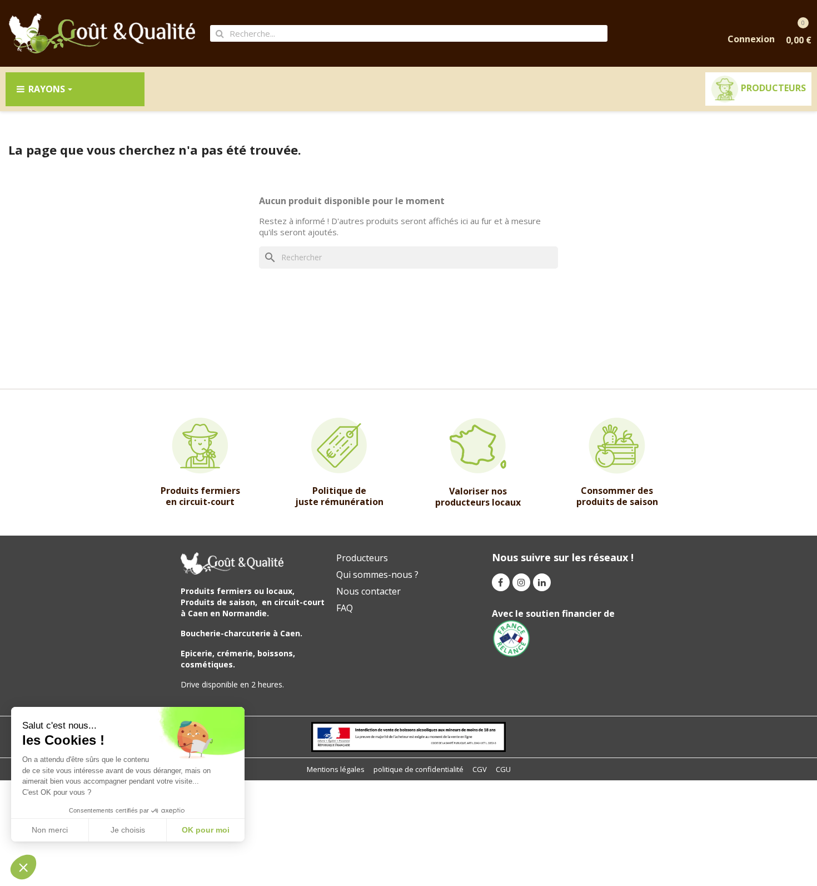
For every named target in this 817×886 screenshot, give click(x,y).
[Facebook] (501, 582)
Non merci (50, 829)
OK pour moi (206, 829)
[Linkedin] (542, 582)
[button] (23, 867)
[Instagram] (521, 582)
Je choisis (128, 829)
